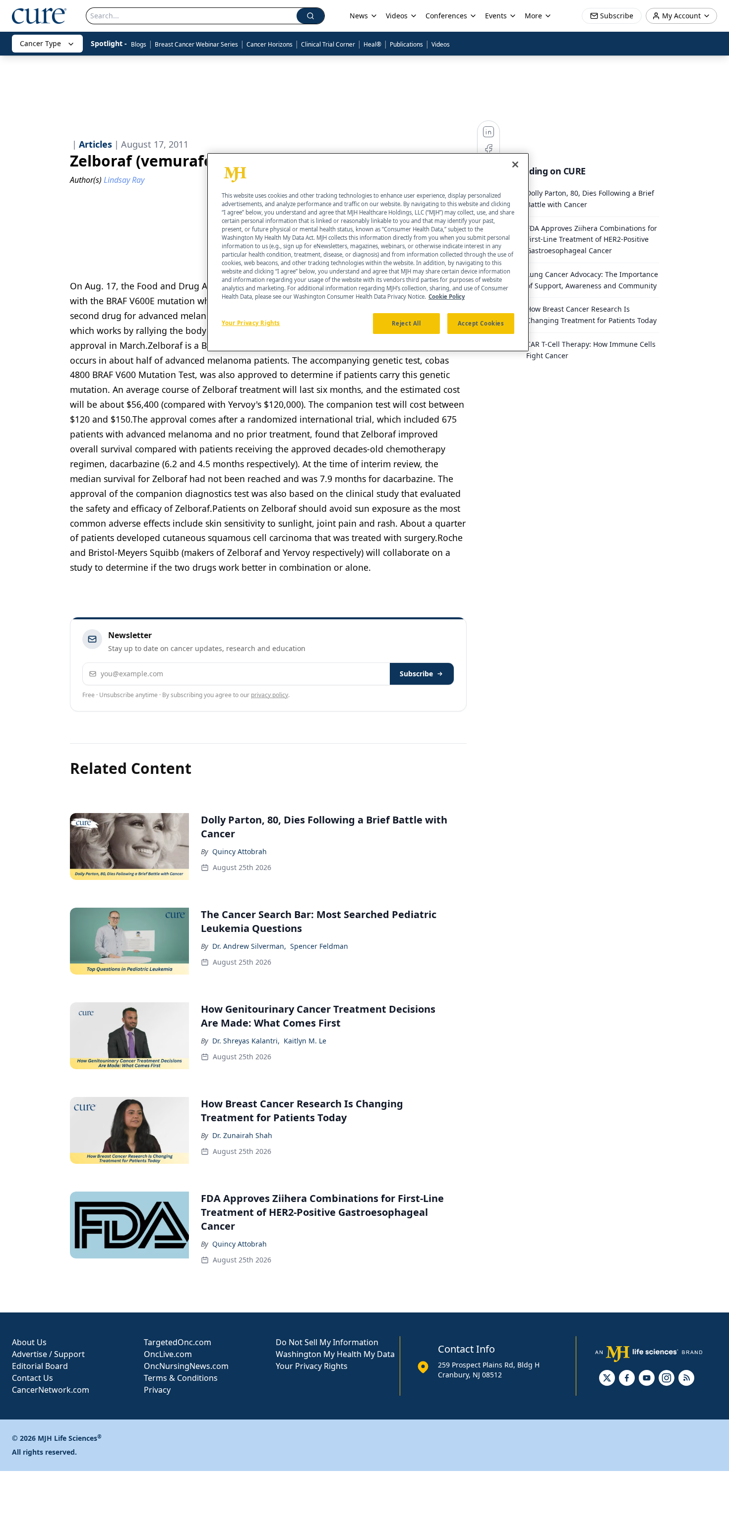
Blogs (138, 44)
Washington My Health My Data (335, 1354)
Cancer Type (40, 43)
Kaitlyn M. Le (305, 1040)
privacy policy (269, 695)
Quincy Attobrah (239, 851)
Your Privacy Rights (312, 1366)
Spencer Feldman (319, 946)
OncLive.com (168, 1354)
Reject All (406, 323)
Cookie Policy (446, 297)
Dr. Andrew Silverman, (249, 946)
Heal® (372, 44)
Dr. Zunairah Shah (242, 1135)
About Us (29, 1342)
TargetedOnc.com (177, 1342)
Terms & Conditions (181, 1377)
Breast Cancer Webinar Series (196, 44)
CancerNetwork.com (50, 1389)
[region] (368, 252)
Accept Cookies (481, 323)
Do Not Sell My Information (327, 1342)
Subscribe (416, 673)
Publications (406, 44)
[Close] (515, 164)
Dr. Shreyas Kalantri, (246, 1040)
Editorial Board (40, 1366)
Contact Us (32, 1377)
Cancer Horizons (269, 44)
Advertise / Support (48, 1354)
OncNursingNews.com (186, 1366)
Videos (440, 44)
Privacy (157, 1389)
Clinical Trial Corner (328, 44)
